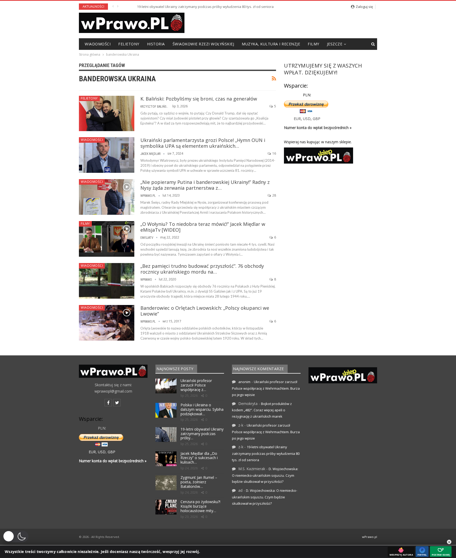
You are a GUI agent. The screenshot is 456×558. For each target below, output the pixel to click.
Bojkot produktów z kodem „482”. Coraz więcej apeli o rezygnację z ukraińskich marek (262, 410)
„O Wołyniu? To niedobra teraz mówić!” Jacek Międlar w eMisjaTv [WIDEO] (202, 227)
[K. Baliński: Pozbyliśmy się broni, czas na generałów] (106, 113)
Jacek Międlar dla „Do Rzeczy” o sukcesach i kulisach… (199, 458)
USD (307, 118)
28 (274, 195)
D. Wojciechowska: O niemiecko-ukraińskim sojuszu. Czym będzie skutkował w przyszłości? (265, 475)
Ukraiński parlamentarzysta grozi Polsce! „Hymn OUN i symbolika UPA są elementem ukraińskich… (202, 143)
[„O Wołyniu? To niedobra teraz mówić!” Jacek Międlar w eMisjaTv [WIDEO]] (106, 238)
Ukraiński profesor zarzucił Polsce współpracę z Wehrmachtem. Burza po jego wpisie (266, 388)
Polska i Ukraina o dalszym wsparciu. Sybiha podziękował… (202, 409)
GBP (316, 118)
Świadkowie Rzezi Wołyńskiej (203, 43)
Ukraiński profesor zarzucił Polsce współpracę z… (196, 385)
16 (274, 153)
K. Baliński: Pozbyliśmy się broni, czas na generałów (198, 99)
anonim (244, 381)
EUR (297, 118)
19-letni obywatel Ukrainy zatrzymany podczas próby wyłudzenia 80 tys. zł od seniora (192, 6)
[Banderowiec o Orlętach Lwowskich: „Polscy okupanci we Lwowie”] (106, 322)
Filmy (313, 43)
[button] (15, 536)
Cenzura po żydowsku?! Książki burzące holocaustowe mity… (200, 506)
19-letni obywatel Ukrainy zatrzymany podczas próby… (202, 434)
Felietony (128, 43)
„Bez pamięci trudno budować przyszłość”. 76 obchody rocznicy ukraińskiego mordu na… (202, 269)
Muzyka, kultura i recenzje (271, 43)
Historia (156, 43)
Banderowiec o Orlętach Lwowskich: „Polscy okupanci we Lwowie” (204, 311)
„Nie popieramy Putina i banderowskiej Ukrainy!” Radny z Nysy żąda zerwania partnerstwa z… (205, 185)
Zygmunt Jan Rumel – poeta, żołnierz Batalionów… (198, 482)
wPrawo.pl (369, 537)
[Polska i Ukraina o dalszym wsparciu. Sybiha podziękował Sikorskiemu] (166, 410)
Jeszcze (335, 43)
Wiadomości (98, 43)
